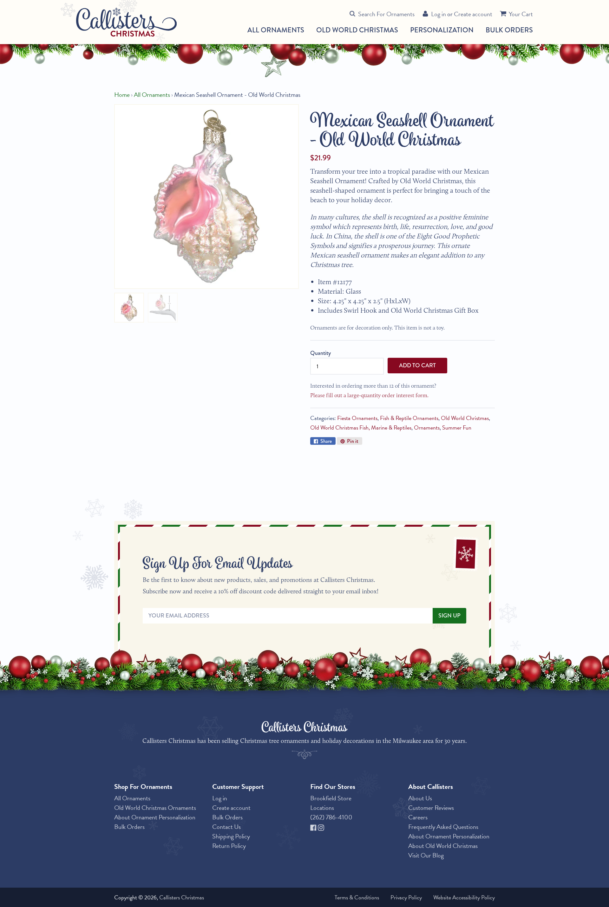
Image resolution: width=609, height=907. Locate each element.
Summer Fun (456, 427)
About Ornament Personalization (154, 817)
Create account (473, 14)
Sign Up (449, 615)
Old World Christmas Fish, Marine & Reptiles (360, 427)
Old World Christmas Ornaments (155, 807)
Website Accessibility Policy (464, 897)
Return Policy (229, 845)
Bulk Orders (509, 30)
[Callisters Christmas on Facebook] (314, 826)
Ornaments (427, 427)
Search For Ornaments (386, 14)
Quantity (320, 353)
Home (122, 94)
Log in (438, 14)
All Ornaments (275, 30)
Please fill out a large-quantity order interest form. (369, 395)
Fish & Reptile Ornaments (409, 418)
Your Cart (521, 14)
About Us (420, 798)
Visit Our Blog (426, 855)
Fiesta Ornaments (357, 418)
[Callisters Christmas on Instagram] (321, 826)
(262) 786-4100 (331, 817)
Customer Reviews (431, 807)
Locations (322, 807)
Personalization (442, 30)
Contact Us (226, 826)
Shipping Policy (231, 836)
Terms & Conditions (357, 897)
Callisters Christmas (181, 897)
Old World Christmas (357, 30)
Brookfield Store (330, 798)
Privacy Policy (406, 897)
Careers (418, 817)
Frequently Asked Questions (443, 826)
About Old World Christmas (443, 845)
